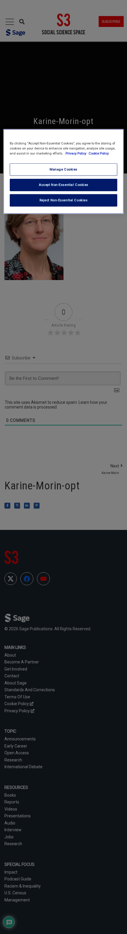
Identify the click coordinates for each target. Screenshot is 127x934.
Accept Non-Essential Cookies (63, 185)
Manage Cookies (63, 169)
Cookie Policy (99, 153)
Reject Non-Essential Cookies (64, 200)
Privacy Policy (76, 153)
